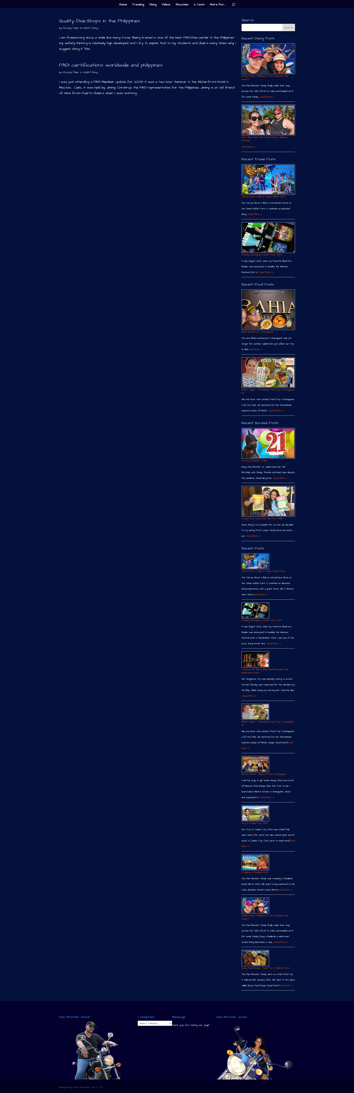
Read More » (267, 96)
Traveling (138, 4)
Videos (166, 4)
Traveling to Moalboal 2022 (255, 872)
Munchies (182, 4)
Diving (152, 4)
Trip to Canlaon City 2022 (255, 823)
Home (123, 4)
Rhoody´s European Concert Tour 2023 (262, 254)
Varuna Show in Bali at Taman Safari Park (263, 196)
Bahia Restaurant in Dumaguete (257, 331)
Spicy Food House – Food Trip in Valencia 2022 (265, 968)
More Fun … (218, 4)
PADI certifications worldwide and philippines (110, 65)
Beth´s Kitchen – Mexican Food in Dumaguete (264, 774)
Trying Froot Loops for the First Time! (262, 518)
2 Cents (199, 4)
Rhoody (67, 28)
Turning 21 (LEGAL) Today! (254, 460)
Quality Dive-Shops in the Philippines (99, 20)
